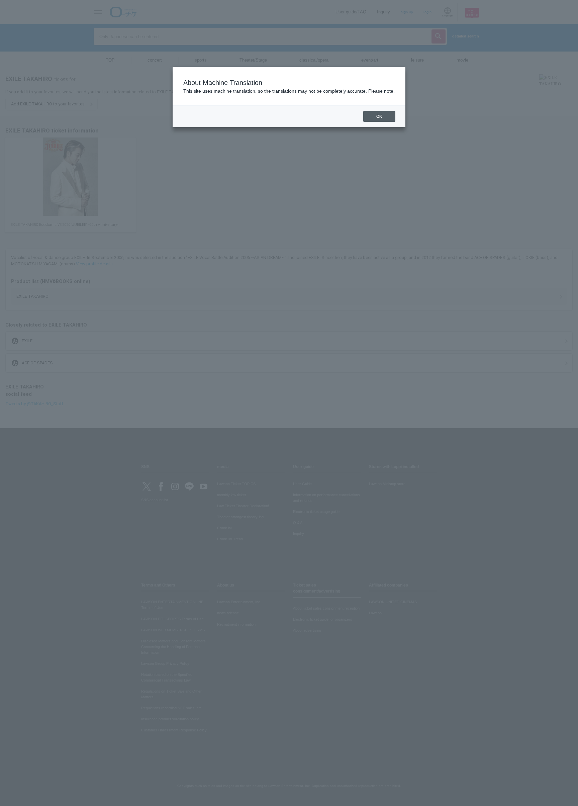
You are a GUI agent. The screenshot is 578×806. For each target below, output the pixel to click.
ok (379, 116)
